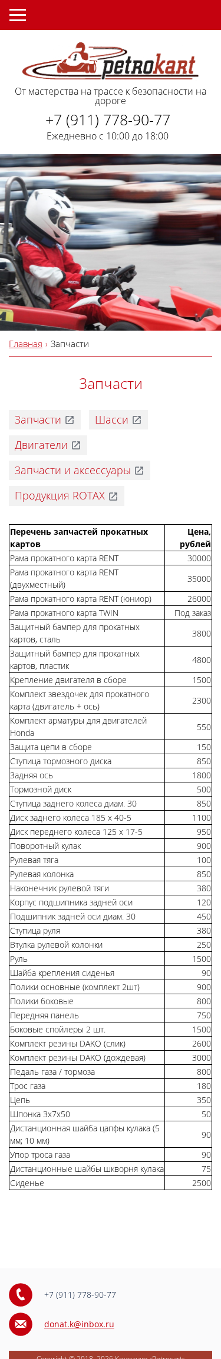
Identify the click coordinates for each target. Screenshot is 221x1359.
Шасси (111, 419)
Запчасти (38, 419)
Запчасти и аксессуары (73, 470)
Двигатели (41, 445)
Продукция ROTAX (60, 495)
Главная (25, 343)
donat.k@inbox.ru (79, 1324)
